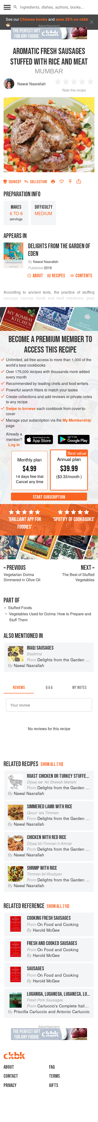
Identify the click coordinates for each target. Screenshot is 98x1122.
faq (52, 1067)
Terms (54, 1076)
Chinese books (33, 19)
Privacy (10, 1085)
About (38, 276)
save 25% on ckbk (72, 19)
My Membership (77, 420)
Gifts (53, 1085)
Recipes (58, 276)
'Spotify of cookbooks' (73, 519)
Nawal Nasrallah (31, 83)
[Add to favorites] (61, 181)
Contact (11, 1076)
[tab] (19, 687)
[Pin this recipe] (70, 181)
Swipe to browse (21, 408)
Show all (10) (51, 764)
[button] (15, 7)
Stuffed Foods (20, 607)
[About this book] (13, 245)
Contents (83, 276)
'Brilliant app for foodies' (24, 523)
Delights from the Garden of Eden (59, 250)
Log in (14, 444)
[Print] (53, 181)
